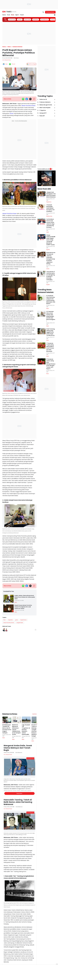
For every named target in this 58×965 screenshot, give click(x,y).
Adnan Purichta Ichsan (28, 105)
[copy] (34, 99)
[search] (43, 12)
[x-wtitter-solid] (30, 99)
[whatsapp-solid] (23, 99)
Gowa (11, 113)
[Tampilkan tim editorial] (35, 630)
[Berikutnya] (37, 706)
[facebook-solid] (27, 99)
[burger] (55, 15)
